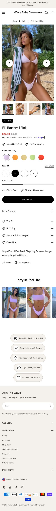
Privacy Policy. (43, 414)
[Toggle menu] (3, 13)
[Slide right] (46, 63)
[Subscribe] (50, 406)
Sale (23, 21)
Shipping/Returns (9, 449)
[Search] (46, 13)
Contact (5, 454)
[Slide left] (9, 63)
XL (34, 173)
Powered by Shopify (36, 505)
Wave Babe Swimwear (28, 12)
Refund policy (8, 463)
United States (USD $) (15, 479)
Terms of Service (9, 458)
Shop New (6, 445)
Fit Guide (6, 440)
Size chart (49, 166)
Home (15, 21)
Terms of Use (31, 414)
